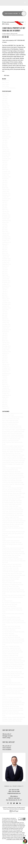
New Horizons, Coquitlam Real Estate (11, 602)
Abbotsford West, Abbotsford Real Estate (12, 417)
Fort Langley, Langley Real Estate (10, 517)
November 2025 (6, 111)
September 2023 (6, 158)
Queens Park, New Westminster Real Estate (13, 641)
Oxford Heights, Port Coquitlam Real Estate (13, 621)
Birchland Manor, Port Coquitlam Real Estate (13, 431)
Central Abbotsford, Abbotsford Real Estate (13, 455)
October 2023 (5, 157)
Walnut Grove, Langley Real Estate (10, 699)
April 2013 (4, 382)
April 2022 (4, 186)
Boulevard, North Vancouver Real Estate (12, 433)
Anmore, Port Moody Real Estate (10, 422)
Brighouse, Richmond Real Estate (10, 440)
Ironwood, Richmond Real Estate (10, 557)
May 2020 (4, 228)
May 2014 (4, 359)
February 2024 (5, 149)
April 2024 (4, 146)
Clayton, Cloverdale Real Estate (10, 469)
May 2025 (4, 122)
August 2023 (5, 160)
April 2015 (4, 339)
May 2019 (4, 249)
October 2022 (5, 175)
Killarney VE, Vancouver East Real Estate (12, 559)
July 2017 (4, 289)
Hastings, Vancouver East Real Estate (11, 550)
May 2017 (4, 293)
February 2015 (5, 342)
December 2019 (6, 237)
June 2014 (5, 357)
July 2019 (4, 246)
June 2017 (5, 291)
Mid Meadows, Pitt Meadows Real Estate (12, 584)
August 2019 (5, 244)
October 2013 (5, 371)
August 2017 (5, 288)
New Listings (5, 82)
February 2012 (5, 408)
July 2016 (4, 311)
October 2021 (5, 197)
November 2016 (6, 304)
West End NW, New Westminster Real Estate (13, 702)
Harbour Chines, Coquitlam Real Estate (11, 542)
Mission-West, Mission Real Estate (11, 588)
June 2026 (5, 98)
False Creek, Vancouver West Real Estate (12, 511)
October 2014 (5, 350)
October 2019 (5, 240)
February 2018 (5, 277)
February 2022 (5, 189)
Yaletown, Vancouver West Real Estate (11, 721)
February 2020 (5, 233)
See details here (11, 42)
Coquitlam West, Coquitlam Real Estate (12, 480)
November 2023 (6, 155)
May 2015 (4, 337)
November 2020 (6, 217)
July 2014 (4, 355)
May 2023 (4, 166)
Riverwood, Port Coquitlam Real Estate (12, 650)
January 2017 (5, 300)
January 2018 (5, 279)
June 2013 (5, 379)
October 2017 (5, 284)
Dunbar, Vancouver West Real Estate (11, 499)
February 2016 (5, 320)
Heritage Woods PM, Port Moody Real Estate (13, 553)
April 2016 (4, 317)
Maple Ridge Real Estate (8, 580)
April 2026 (4, 102)
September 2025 (6, 115)
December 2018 (6, 258)
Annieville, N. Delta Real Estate (10, 424)
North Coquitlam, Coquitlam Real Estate (12, 608)
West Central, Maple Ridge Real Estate (12, 701)
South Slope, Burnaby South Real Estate (12, 666)
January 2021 (5, 213)
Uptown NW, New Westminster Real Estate (13, 690)
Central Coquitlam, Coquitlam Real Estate (12, 457)
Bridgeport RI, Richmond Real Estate (11, 438)
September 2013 (6, 373)
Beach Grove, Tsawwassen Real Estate (12, 428)
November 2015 (6, 326)
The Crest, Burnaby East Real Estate (11, 682)
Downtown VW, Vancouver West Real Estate (13, 497)
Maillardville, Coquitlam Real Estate (11, 577)
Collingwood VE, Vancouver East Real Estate (13, 477)
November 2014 (6, 348)
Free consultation (7, 749)
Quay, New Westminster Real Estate (11, 637)
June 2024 (5, 142)
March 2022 (5, 187)
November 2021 (6, 195)
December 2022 (6, 171)
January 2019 (5, 257)
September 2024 (6, 137)
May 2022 (4, 184)
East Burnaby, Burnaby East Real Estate (12, 502)
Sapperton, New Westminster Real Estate (12, 652)
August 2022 (5, 178)
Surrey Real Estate (6, 681)
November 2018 (6, 260)
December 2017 (6, 280)
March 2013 (5, 384)
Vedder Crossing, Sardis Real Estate (11, 692)
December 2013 (6, 368)
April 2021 (4, 208)
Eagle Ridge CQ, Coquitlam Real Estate (12, 500)
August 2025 (5, 116)
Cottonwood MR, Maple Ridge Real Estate (12, 482)
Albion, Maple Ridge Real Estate (10, 420)
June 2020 (5, 226)
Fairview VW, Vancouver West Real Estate (12, 509)
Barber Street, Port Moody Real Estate (11, 426)
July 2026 (4, 96)
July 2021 (4, 202)
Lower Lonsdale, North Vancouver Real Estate (13, 575)
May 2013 (4, 380)
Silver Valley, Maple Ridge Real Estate (11, 659)
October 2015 (5, 328)
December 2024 (6, 131)
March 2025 (5, 126)
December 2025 (6, 109)
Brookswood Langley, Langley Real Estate (12, 446)
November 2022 (6, 173)
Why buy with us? (7, 734)
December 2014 (6, 346)
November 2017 (6, 282)
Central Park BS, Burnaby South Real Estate (13, 462)
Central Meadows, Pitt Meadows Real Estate (13, 460)
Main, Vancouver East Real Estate (10, 579)
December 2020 (6, 215)
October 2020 (5, 218)
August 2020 (5, 222)
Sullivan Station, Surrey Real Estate (11, 675)
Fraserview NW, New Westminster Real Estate (13, 520)
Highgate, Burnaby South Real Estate (11, 555)
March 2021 (5, 209)
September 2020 (6, 220)
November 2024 (6, 133)
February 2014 (5, 364)
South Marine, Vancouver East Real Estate (12, 662)
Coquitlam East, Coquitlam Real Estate (11, 479)
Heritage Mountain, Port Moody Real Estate (13, 551)
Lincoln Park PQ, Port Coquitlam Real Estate (13, 571)
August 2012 (5, 397)
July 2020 (4, 224)
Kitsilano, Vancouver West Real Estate (11, 564)
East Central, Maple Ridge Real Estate (11, 504)
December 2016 (6, 302)
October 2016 (5, 306)
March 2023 (5, 169)
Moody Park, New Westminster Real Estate (13, 590)
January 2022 (5, 191)
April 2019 (4, 251)
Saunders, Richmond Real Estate (10, 653)
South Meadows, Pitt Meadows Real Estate (13, 664)
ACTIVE (19, 9)
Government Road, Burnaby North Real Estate (13, 531)
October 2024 (5, 135)
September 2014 (6, 351)
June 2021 (5, 204)
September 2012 (6, 395)
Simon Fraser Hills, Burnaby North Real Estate (13, 661)
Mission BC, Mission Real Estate (10, 586)
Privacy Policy (6, 809)
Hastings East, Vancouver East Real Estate (13, 548)
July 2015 (4, 333)
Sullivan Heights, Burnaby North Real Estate (13, 673)
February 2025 (5, 127)
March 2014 (5, 362)
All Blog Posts (5, 80)
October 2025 (5, 113)
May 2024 (4, 144)
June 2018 (5, 269)
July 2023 (4, 162)
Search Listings (6, 737)
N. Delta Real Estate (7, 601)
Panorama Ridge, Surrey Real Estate (11, 626)
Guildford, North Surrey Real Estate (11, 540)
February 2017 (5, 299)
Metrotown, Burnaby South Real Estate (11, 582)
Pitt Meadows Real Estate (8, 630)
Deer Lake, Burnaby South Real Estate (11, 489)
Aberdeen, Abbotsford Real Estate (10, 418)
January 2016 (5, 322)
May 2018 (4, 271)
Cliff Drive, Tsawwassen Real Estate (11, 471)
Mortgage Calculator (8, 736)
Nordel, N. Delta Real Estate (9, 606)
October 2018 (5, 262)
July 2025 (4, 118)
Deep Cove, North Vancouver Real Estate (12, 488)
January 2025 (5, 129)
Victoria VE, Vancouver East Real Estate (12, 697)
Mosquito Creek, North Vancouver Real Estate (13, 595)
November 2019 (6, 238)
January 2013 (5, 388)
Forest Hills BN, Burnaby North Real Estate (12, 515)
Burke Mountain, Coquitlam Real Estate (12, 448)
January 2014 (5, 366)
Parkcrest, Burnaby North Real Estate (11, 628)
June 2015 (5, 335)
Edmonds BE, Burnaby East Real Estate (12, 508)
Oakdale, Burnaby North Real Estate (11, 617)
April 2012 (4, 404)
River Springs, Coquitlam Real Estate (11, 648)
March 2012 (5, 406)
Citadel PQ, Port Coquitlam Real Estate (12, 468)
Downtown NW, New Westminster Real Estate (13, 493)
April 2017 (4, 295)
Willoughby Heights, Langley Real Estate (12, 719)
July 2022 (4, 180)
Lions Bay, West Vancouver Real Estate (12, 573)
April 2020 (4, 229)
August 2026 (5, 95)
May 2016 (4, 315)
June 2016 (5, 313)
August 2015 (5, 331)
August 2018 (5, 266)
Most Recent (5, 93)
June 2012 (5, 401)
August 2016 (5, 309)
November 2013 (6, 370)
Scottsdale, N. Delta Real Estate (10, 655)
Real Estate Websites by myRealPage (17, 809)
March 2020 (5, 231)
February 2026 (5, 106)
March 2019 (5, 253)
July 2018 (4, 268)
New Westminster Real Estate (9, 604)
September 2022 (6, 177)
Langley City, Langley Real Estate (10, 570)
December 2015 (6, 324)
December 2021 (6, 193)
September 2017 (6, 286)
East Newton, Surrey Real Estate (10, 506)
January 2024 (5, 151)
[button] (8, 803)
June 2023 (5, 164)
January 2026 (5, 107)
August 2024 (5, 138)
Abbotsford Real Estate (8, 415)
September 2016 (6, 308)
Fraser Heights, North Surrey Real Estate (12, 519)
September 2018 (6, 264)
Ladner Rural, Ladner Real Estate (10, 568)
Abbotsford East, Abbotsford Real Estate (12, 413)
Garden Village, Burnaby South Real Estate (12, 524)
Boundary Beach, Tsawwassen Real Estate (12, 435)
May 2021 (4, 206)
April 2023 (4, 167)
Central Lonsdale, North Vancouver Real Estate (13, 459)
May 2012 (4, 402)
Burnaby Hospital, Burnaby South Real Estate (13, 449)
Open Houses (5, 84)
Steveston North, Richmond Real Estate (12, 672)
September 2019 (6, 242)
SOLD (25, 9)
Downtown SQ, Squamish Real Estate (11, 495)
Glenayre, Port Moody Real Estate (10, 526)
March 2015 (5, 340)
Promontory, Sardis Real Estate (10, 635)
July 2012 (4, 399)
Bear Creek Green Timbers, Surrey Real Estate (13, 429)
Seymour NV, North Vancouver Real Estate (12, 657)
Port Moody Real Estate (8, 633)
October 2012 (5, 393)
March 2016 (5, 319)
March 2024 (5, 147)
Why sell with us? (7, 746)
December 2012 (6, 390)
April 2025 (4, 124)
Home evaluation (7, 747)
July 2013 (4, 377)
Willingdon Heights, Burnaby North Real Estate (13, 717)
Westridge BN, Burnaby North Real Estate (12, 708)
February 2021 (5, 211)
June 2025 (5, 120)
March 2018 (5, 275)
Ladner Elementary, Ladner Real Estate (11, 566)
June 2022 (5, 182)
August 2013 (5, 375)
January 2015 (5, 344)
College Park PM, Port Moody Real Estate (12, 475)
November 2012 (6, 391)
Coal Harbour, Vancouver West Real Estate (12, 473)
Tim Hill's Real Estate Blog (8, 88)
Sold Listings (5, 86)
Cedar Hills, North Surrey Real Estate (11, 453)
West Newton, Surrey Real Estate (10, 706)
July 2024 (4, 140)
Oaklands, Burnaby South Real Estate (11, 619)
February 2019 (5, 255)
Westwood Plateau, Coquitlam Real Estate (12, 710)
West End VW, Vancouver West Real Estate (13, 704)
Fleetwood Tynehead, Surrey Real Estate (15, 35)
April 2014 (4, 360)
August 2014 (5, 353)
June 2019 (5, 248)
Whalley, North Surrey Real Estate (10, 712)
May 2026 (4, 100)
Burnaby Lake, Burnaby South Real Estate (12, 451)
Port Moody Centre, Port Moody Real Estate (13, 631)
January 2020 (5, 235)
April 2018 (4, 273)
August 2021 (5, 200)
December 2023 (6, 153)
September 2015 (6, 330)
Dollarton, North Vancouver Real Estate (12, 491)
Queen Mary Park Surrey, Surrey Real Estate (13, 639)
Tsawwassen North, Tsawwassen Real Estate (13, 688)
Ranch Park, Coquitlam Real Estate (10, 646)
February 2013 (5, 386)
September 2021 (6, 198)
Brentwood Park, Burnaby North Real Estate (13, 437)
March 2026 (5, 104)
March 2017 (5, 297)
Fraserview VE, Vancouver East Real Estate (13, 522)
